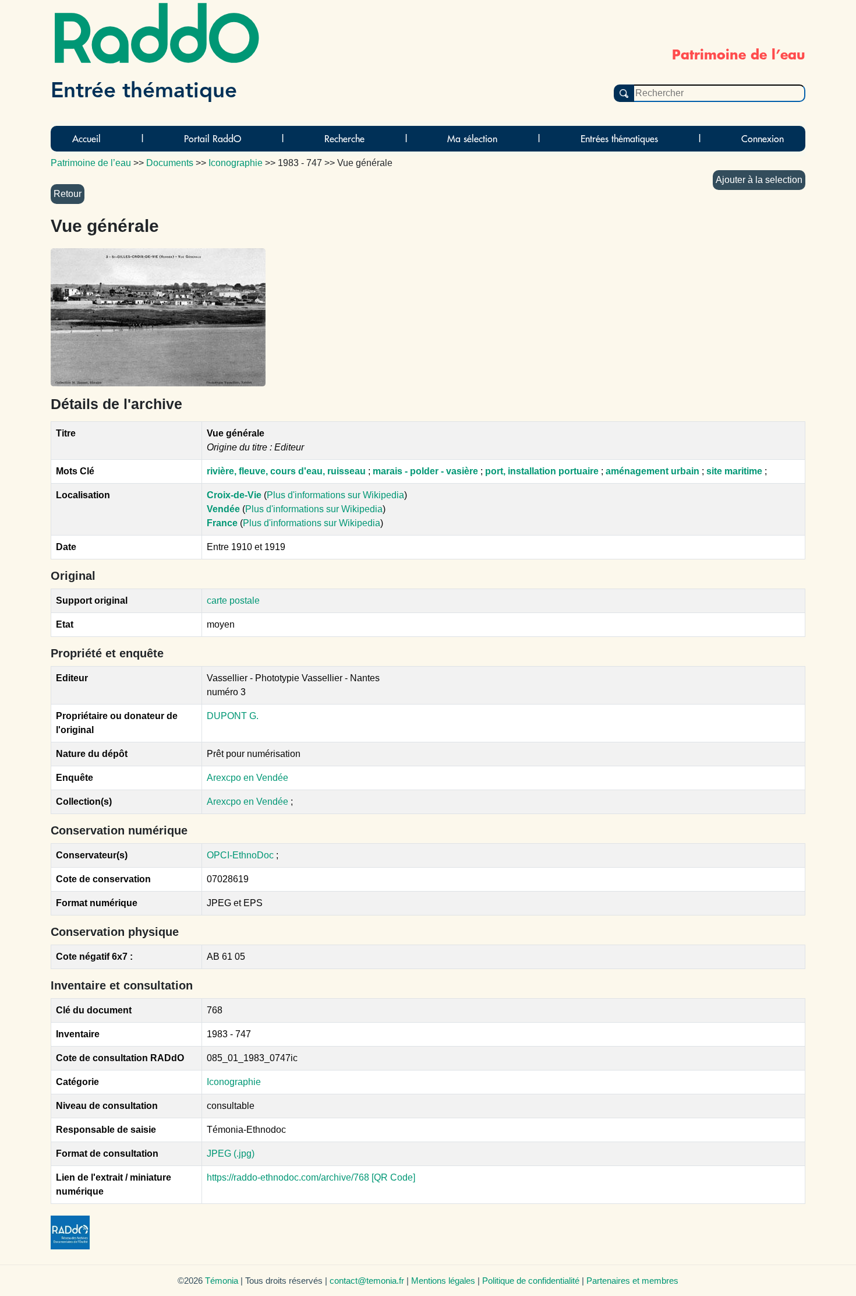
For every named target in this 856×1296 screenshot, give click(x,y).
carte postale (233, 600)
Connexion (762, 139)
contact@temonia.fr (367, 1281)
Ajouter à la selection (759, 180)
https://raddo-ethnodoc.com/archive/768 (288, 1177)
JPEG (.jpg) (230, 1153)
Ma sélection (472, 139)
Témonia (221, 1281)
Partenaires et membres (632, 1281)
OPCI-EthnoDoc (240, 855)
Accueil (86, 139)
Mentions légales (443, 1281)
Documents (169, 163)
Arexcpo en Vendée (247, 778)
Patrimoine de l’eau (91, 163)
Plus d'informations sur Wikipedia (335, 495)
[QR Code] (393, 1177)
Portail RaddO (212, 139)
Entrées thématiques (619, 139)
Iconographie (234, 1082)
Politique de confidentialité (530, 1281)
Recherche (344, 139)
